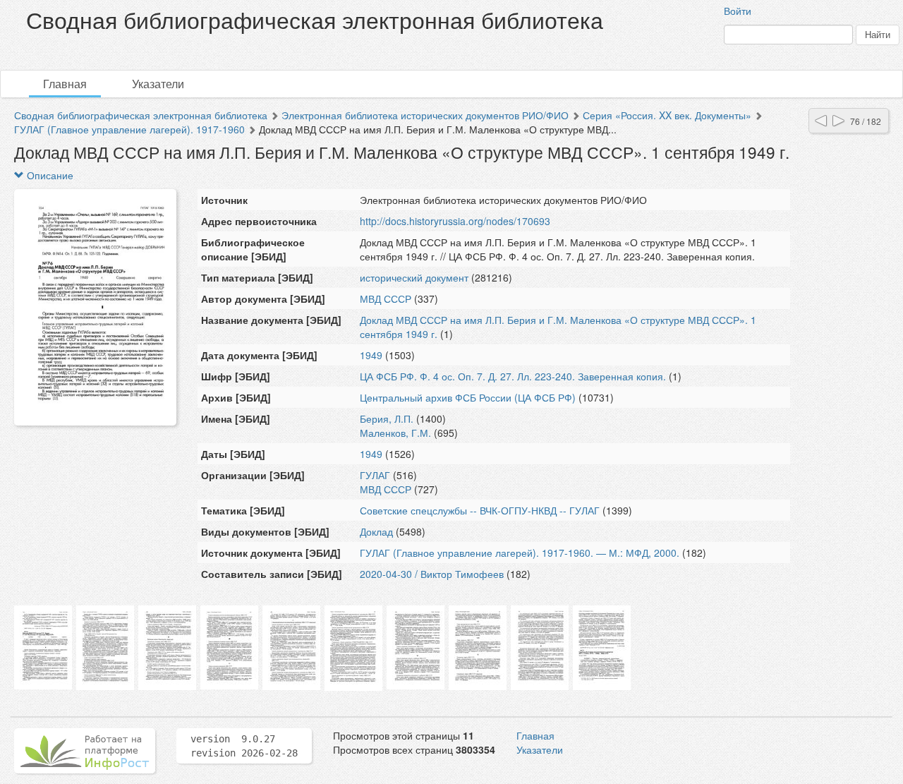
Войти (737, 11)
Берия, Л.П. (386, 418)
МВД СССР (385, 298)
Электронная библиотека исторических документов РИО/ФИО (425, 115)
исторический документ (414, 277)
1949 (371, 355)
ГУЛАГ (375, 475)
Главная (65, 84)
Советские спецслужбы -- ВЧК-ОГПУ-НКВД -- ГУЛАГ (480, 510)
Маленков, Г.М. (395, 433)
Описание (48, 175)
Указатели (158, 84)
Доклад (376, 531)
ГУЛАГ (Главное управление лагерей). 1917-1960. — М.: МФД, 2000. (519, 552)
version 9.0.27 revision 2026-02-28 (244, 746)
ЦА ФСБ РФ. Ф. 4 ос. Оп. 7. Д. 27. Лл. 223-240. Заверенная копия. (513, 376)
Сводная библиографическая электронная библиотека (140, 115)
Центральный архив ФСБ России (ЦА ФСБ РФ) (468, 397)
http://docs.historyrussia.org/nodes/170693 (455, 221)
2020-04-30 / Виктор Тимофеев (432, 574)
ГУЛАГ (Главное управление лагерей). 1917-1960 (129, 129)
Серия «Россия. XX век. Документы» (667, 115)
